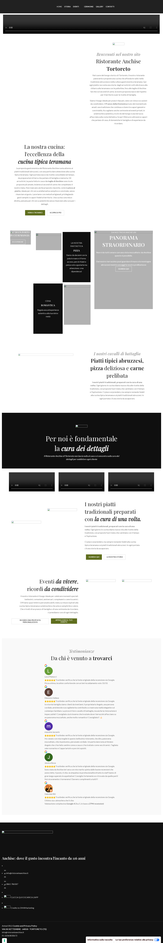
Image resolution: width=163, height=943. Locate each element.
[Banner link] (20, 237)
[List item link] (81, 887)
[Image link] (27, 843)
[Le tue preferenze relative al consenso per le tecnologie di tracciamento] (4, 940)
